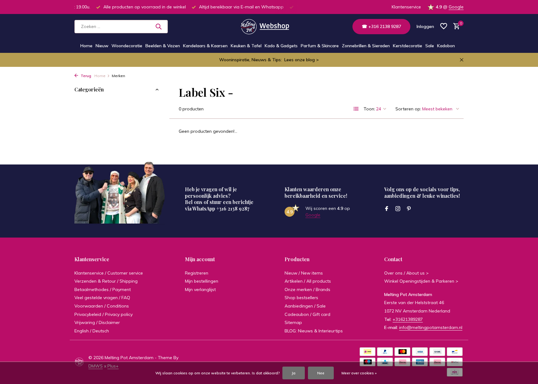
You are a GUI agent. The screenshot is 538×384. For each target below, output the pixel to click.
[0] (455, 26)
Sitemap (293, 322)
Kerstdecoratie (407, 46)
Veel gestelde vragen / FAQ (102, 297)
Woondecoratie (126, 46)
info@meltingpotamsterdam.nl (430, 327)
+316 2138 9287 (232, 208)
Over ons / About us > (406, 273)
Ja (293, 373)
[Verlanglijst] (443, 26)
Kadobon (446, 46)
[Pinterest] (409, 209)
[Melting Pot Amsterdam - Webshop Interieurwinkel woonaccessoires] (268, 26)
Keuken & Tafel (246, 46)
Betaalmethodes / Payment (102, 289)
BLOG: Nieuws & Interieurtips (314, 331)
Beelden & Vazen (162, 46)
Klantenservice (406, 7)
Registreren (196, 273)
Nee (320, 373)
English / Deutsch (91, 331)
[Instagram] (397, 209)
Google (456, 7)
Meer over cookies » (359, 373)
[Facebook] (386, 209)
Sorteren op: (408, 109)
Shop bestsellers (301, 297)
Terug (85, 75)
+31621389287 (408, 319)
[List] (356, 109)
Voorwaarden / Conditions (101, 306)
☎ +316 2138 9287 (381, 26)
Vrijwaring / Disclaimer (97, 322)
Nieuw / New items (304, 273)
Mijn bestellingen (201, 281)
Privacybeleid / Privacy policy (103, 314)
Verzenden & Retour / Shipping (106, 281)
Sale (429, 46)
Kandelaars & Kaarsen (205, 46)
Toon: (369, 109)
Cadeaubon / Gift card (307, 314)
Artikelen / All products (308, 281)
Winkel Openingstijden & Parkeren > (421, 281)
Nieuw (102, 46)
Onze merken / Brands (307, 289)
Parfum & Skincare (320, 46)
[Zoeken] (158, 26)
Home (86, 46)
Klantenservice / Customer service (108, 273)
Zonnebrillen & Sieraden (366, 46)
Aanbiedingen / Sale (305, 306)
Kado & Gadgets (281, 46)
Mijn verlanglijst (200, 289)
